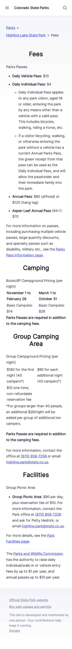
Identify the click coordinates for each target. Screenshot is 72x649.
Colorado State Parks (31, 8)
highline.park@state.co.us (27, 462)
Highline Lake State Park (26, 35)
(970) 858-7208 (34, 456)
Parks (10, 28)
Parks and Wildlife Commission (38, 554)
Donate (14, 631)
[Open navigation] (7, 8)
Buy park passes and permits (30, 607)
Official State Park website (28, 600)
